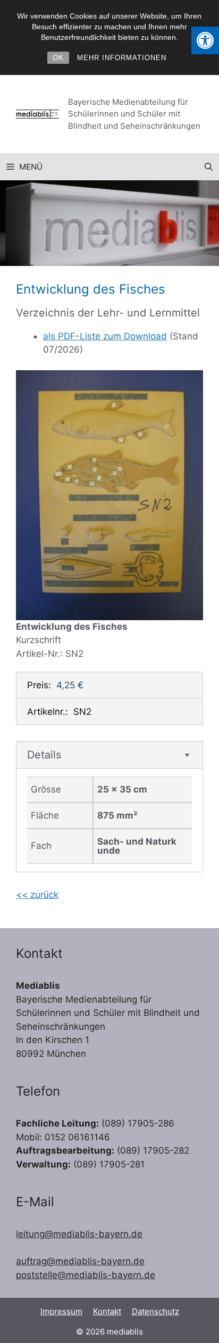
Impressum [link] (61, 1311)
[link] (205, 40)
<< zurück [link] (37, 894)
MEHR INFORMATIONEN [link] (121, 58)
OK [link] (58, 58)
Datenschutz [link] (155, 1311)
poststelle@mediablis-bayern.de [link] (85, 1275)
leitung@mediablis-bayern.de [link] (79, 1234)
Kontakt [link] (107, 1311)
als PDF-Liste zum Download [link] (105, 336)
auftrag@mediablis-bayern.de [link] (80, 1261)
